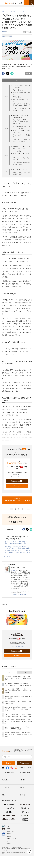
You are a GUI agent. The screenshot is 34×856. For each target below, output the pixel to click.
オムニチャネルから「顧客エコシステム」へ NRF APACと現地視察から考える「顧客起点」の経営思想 (18, 690)
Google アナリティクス (7, 36)
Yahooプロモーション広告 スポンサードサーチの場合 (21, 140)
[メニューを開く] (2, 2)
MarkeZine (5, 780)
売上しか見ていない (18, 90)
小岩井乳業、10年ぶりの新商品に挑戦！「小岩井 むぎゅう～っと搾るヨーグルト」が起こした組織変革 (18, 678)
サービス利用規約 (11, 838)
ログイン (18, 486)
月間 (25, 672)
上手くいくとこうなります (20, 169)
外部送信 (9, 843)
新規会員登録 (17, 481)
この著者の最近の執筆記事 (18, 595)
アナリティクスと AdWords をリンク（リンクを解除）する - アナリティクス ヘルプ (21, 121)
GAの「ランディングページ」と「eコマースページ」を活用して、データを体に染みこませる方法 (17, 552)
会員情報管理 (10, 831)
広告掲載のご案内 (9, 772)
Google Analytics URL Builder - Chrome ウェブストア (21, 163)
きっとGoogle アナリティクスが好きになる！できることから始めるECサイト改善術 (17, 542)
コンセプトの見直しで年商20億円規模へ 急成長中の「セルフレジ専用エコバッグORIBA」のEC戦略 (18, 721)
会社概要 (9, 836)
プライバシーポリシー (12, 841)
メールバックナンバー (18, 477)
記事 (21, 787)
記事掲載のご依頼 (25, 772)
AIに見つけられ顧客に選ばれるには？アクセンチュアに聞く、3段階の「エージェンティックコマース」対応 (18, 709)
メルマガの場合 (17, 151)
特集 (3, 795)
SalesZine (23, 780)
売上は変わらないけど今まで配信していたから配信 (21, 109)
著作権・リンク (11, 828)
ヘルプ (8, 826)
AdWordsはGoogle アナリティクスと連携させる (21, 116)
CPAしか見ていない (18, 97)
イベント (22, 795)
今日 (9, 672)
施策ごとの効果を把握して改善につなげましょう (21, 173)
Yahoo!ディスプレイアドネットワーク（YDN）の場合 (21, 147)
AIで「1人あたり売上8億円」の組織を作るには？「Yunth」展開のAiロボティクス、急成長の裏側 (18, 684)
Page (6, 128)
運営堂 (13, 570)
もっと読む (7, 556)
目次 (17, 80)
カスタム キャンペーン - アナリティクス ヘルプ (21, 131)
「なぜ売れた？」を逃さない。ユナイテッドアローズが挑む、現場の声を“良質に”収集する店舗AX (18, 715)
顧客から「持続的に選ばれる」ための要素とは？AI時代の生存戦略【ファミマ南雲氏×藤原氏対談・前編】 (18, 734)
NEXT (28, 509)
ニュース (4, 787)
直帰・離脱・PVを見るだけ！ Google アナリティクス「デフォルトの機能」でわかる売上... (17, 547)
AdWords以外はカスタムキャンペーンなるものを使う (21, 127)
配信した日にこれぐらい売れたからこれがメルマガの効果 (21, 105)
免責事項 (9, 833)
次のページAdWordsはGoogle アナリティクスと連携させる (17, 500)
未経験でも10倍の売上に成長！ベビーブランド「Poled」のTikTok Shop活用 (17, 728)
